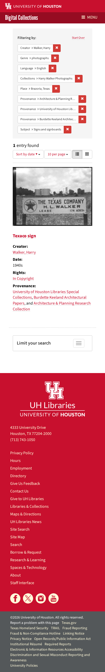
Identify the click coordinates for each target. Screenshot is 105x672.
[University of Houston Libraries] (52, 399)
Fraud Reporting (74, 628)
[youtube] (53, 598)
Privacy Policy (21, 453)
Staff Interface (22, 583)
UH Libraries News (26, 522)
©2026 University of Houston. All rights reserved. (47, 617)
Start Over (78, 38)
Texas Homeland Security (29, 628)
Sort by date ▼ (27, 154)
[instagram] (41, 598)
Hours (15, 460)
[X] (28, 598)
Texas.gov (69, 622)
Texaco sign (24, 236)
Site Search (20, 529)
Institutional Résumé (26, 644)
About (15, 575)
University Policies (24, 665)
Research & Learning (27, 560)
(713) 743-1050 (22, 440)
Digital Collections (21, 17)
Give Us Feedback (25, 483)
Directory (18, 476)
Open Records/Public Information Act (62, 638)
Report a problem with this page (34, 622)
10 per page (57, 154)
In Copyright (23, 278)
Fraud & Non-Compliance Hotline (35, 633)
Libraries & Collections (29, 506)
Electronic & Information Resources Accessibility (46, 649)
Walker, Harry (24, 252)
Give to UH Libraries (27, 499)
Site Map (17, 537)
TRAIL (55, 628)
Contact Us (19, 491)
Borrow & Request (25, 552)
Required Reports (58, 644)
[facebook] (15, 598)
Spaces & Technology (28, 567)
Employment (21, 468)
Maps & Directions (25, 514)
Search (16, 544)
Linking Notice (73, 633)
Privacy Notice (21, 638)
